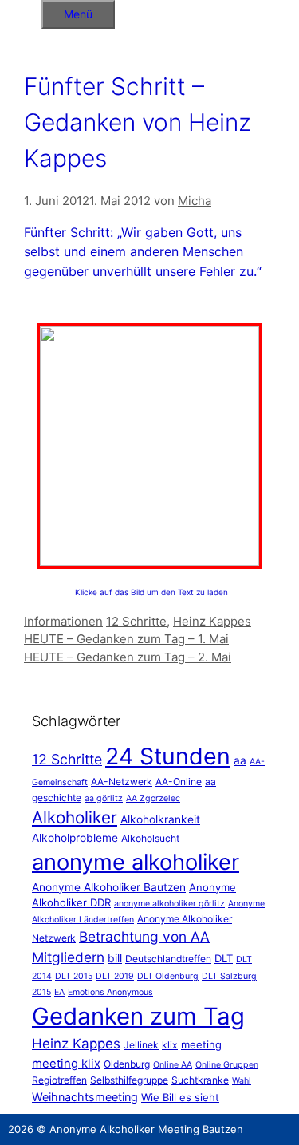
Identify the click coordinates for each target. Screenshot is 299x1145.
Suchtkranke (200, 1080)
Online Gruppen (226, 1065)
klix (170, 1045)
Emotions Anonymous (110, 992)
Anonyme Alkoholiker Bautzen (109, 887)
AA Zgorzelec (153, 798)
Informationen (63, 621)
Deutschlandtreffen (168, 959)
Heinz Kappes (212, 621)
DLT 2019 (115, 976)
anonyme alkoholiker (135, 862)
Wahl (241, 1081)
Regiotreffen (59, 1080)
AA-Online (178, 782)
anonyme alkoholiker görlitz (169, 903)
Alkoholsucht (150, 838)
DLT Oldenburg (168, 976)
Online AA (172, 1065)
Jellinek (141, 1045)
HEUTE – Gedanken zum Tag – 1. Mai (126, 638)
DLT (223, 958)
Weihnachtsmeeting (85, 1097)
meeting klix (66, 1063)
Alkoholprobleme (75, 837)
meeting (201, 1044)
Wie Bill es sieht (180, 1097)
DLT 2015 (73, 976)
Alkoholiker (74, 817)
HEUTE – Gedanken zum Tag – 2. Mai (127, 657)
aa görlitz (104, 798)
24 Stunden (167, 756)
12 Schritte (136, 621)
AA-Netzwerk (121, 782)
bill (115, 958)
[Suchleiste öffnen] (20, 11)
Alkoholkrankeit (160, 819)
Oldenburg (127, 1064)
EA (59, 992)
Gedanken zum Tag (138, 1016)
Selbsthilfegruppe (129, 1080)
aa (240, 760)
